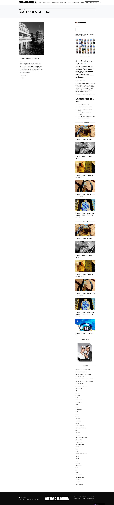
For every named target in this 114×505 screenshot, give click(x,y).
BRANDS (77, 407)
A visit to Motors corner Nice (85, 107)
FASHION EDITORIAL (79, 425)
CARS (76, 411)
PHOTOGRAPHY (78, 465)
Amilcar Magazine (90, 498)
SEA (76, 470)
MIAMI (76, 449)
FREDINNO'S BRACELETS (80, 428)
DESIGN (77, 423)
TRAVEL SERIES (77, 498)
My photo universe (92, 2)
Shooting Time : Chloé (83, 105)
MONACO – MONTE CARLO (81, 453)
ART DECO (77, 393)
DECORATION (78, 421)
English (78, 22)
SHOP (84, 498)
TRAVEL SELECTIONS (79, 477)
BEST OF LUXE (78, 400)
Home (75, 496)
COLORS (77, 416)
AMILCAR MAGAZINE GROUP (81, 386)
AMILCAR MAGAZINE (79, 383)
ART (76, 390)
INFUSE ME (77, 432)
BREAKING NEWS (78, 409)
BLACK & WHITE (78, 402)
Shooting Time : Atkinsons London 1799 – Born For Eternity (86, 117)
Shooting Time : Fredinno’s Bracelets (84, 113)
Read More (23, 75)
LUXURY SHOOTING (79, 444)
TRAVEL (77, 472)
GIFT (76, 430)
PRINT (76, 467)
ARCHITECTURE (78, 388)
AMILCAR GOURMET (79, 376)
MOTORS (77, 456)
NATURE (77, 458)
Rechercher (77, 26)
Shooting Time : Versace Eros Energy (85, 109)
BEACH (76, 397)
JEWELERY (77, 435)
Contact (92, 500)
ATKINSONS (77, 395)
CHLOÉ (76, 414)
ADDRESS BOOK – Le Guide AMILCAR (83, 369)
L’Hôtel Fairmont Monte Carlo (81, 437)
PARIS (76, 460)
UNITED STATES (78, 479)
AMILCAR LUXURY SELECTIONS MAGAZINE (84, 379)
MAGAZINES (78, 446)
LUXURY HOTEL (78, 439)
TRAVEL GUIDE (78, 474)
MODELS (77, 451)
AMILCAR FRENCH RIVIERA (80, 372)
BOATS (76, 404)
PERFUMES (77, 463)
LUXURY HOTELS (79, 442)
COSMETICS (77, 418)
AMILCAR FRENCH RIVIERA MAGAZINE (83, 374)
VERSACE (77, 481)
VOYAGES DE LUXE (79, 484)
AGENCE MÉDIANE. (35, 499)
